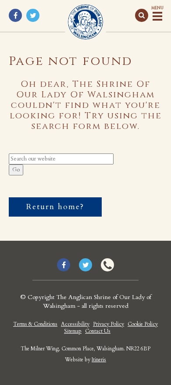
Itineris (99, 359)
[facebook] (15, 15)
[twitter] (32, 15)
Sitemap (73, 331)
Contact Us (97, 331)
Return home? (55, 206)
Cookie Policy (143, 324)
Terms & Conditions (35, 324)
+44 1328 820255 (107, 264)
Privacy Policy (108, 324)
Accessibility (75, 324)
